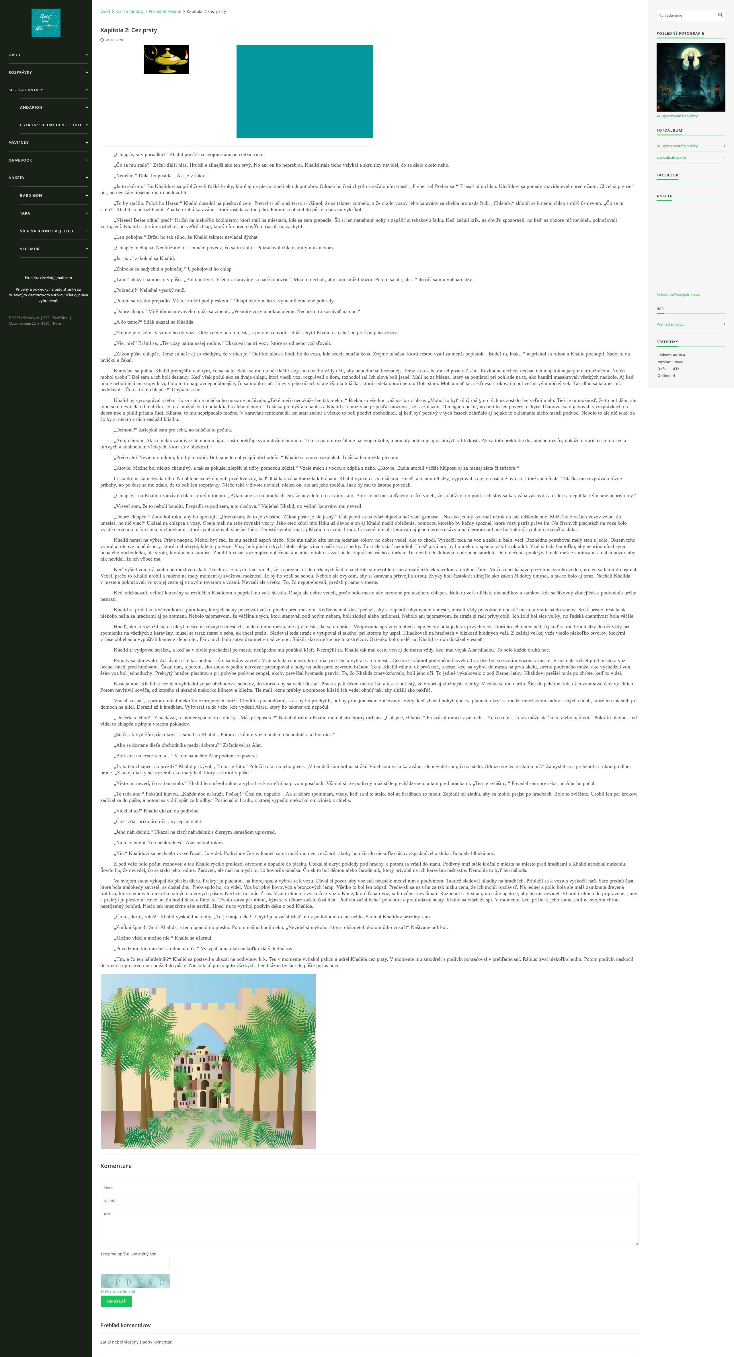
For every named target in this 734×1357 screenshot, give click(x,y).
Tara (25, 213)
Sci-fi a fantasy (26, 89)
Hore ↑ (58, 323)
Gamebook (20, 160)
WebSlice (60, 317)
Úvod (15, 54)
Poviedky (19, 142)
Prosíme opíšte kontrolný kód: (129, 1254)
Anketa (16, 177)
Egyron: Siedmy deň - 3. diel (51, 124)
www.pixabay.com (672, 157)
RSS (46, 317)
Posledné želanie (165, 11)
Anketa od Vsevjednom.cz (678, 294)
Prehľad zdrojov (670, 324)
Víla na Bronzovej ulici (46, 231)
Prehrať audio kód (118, 1291)
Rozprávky (20, 72)
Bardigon (31, 195)
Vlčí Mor (30, 248)
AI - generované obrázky (677, 115)
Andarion (31, 107)
